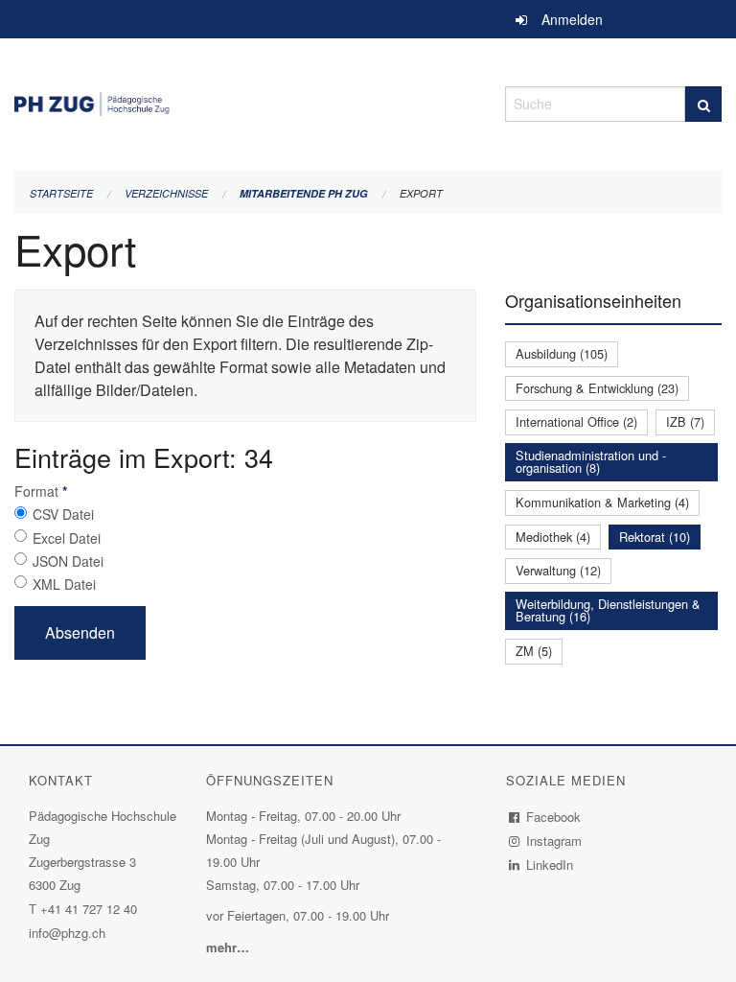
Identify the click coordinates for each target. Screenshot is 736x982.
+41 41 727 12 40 (88, 909)
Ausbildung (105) (562, 353)
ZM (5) (534, 651)
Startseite (61, 193)
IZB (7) (685, 421)
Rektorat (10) (654, 536)
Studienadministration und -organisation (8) (591, 461)
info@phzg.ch (67, 933)
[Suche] (703, 104)
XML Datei (64, 584)
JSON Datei (68, 561)
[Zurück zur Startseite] (245, 101)
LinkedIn (550, 864)
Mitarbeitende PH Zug (304, 193)
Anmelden (572, 19)
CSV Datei (63, 514)
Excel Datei (67, 538)
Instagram (554, 840)
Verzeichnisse (166, 193)
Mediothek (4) (553, 536)
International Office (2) (576, 421)
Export (421, 193)
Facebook (554, 816)
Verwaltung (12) (558, 570)
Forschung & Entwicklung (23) (597, 388)
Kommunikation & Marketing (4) (602, 502)
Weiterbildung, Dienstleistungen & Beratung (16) (608, 610)
